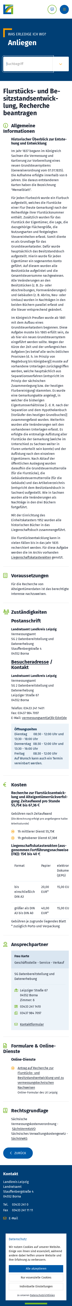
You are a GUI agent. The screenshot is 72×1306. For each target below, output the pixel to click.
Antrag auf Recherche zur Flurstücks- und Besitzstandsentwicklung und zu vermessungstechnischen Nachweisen (41, 1077)
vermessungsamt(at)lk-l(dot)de (44, 718)
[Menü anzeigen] (64, 9)
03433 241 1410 (30, 1006)
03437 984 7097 (30, 1013)
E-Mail (13, 1218)
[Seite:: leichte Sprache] (52, 9)
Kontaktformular (32, 1024)
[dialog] (36, 1267)
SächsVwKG (19, 1138)
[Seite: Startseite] (8, 9)
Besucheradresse (30, 662)
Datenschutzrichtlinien (42, 1295)
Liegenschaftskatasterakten (31, 557)
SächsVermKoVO (24, 1129)
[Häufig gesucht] (60, 64)
